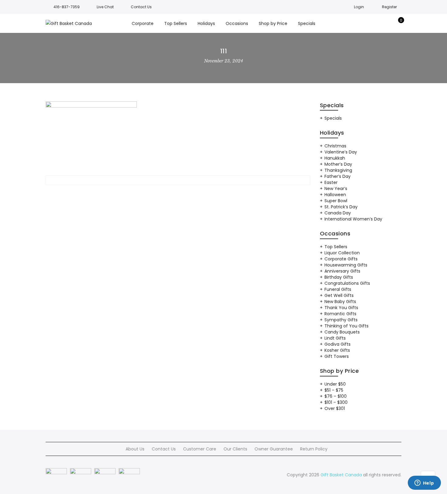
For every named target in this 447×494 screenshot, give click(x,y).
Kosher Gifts (337, 350)
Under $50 (335, 384)
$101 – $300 (336, 402)
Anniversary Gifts (342, 271)
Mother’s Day (338, 164)
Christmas (335, 146)
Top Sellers (335, 247)
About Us (135, 449)
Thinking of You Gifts (346, 326)
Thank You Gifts (341, 308)
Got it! (418, 12)
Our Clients (235, 449)
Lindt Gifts (335, 338)
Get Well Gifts (339, 295)
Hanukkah (334, 158)
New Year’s (335, 188)
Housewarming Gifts (345, 265)
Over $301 (334, 408)
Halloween (335, 195)
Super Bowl (335, 201)
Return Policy (313, 449)
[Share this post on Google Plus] (178, 194)
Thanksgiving (338, 170)
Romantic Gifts (340, 314)
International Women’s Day (353, 219)
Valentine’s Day (340, 152)
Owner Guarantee (274, 449)
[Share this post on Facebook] (156, 194)
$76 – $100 (335, 396)
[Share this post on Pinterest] (189, 194)
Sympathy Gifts (341, 320)
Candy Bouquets (342, 332)
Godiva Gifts (337, 344)
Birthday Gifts (338, 277)
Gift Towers (336, 356)
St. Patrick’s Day (341, 207)
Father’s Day (337, 176)
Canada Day (337, 213)
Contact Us (164, 449)
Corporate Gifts (341, 259)
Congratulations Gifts (347, 283)
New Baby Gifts (340, 301)
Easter (331, 182)
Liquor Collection (342, 253)
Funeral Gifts (337, 289)
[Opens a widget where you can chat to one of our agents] (424, 483)
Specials (333, 118)
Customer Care (199, 449)
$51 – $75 (333, 390)
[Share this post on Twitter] (167, 194)
